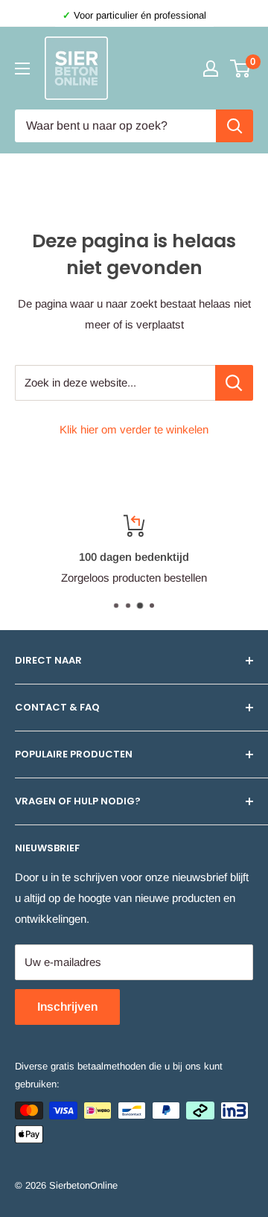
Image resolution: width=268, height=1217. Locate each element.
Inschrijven (67, 1006)
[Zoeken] (234, 125)
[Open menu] (22, 68)
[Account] (210, 68)
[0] (241, 68)
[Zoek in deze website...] (234, 383)
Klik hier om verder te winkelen (134, 429)
